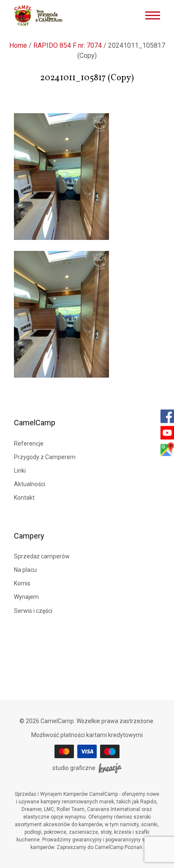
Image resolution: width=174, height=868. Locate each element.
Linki (20, 470)
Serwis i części (33, 610)
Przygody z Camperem (45, 457)
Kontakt (24, 497)
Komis (22, 583)
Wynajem (26, 596)
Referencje (29, 443)
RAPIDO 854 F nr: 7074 (67, 45)
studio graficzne (73, 768)
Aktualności (29, 484)
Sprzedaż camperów (42, 556)
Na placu (25, 569)
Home (18, 45)
